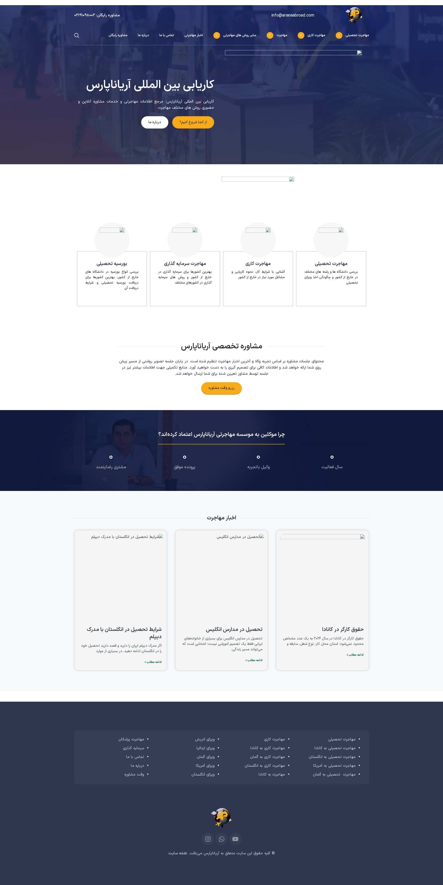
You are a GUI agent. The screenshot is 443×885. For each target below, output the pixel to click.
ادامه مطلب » (355, 655)
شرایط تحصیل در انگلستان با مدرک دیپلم (124, 633)
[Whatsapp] (221, 839)
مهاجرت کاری (274, 739)
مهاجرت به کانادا (272, 775)
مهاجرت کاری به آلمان (267, 757)
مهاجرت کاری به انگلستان (265, 766)
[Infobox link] (97, 15)
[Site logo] (357, 15)
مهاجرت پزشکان (131, 739)
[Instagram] (208, 839)
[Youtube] (235, 839)
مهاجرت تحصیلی (342, 739)
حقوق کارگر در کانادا (343, 629)
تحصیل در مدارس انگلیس (234, 629)
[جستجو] (77, 35)
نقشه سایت (177, 853)
